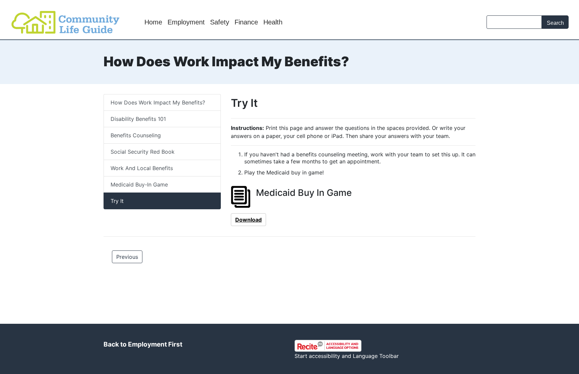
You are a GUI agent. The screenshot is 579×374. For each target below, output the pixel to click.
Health (272, 22)
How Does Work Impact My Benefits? (158, 102)
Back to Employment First (143, 344)
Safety (219, 22)
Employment (186, 22)
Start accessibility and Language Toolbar (347, 356)
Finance (246, 22)
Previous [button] (127, 256)
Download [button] (248, 219)
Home (153, 22)
